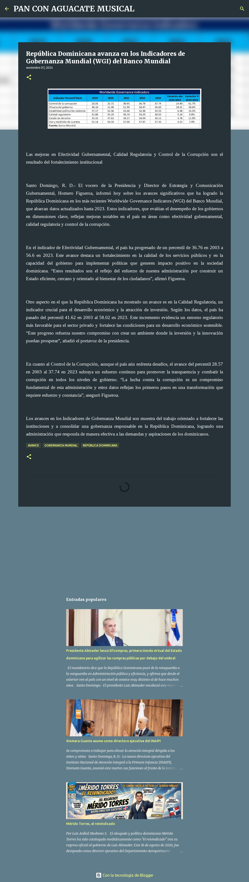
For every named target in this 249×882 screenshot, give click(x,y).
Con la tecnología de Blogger (127, 875)
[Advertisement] (124, 548)
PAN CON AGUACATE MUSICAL (74, 9)
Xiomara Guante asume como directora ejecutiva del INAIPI (113, 741)
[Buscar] (141, 9)
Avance (33, 445)
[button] (29, 77)
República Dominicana (100, 445)
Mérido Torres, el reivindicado (90, 824)
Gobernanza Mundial (60, 445)
